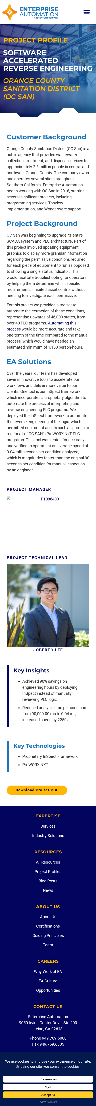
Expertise (48, 816)
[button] (86, 12)
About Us (48, 906)
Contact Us (48, 1006)
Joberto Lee (48, 650)
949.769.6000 (54, 1038)
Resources (48, 852)
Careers (48, 961)
